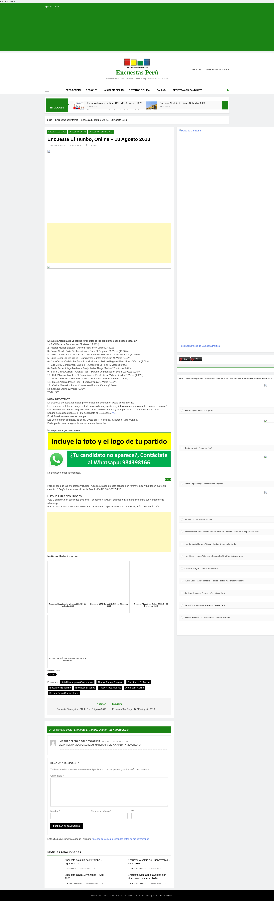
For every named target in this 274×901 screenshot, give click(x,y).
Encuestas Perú (137, 72)
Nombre (55, 811)
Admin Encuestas (58, 145)
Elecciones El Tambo (60, 687)
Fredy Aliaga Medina (110, 687)
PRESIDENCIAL (74, 90)
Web (133, 811)
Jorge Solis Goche (134, 687)
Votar (168, 479)
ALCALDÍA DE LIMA (114, 90)
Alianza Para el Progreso (110, 682)
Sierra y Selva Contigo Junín (63, 693)
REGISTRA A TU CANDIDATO (187, 90)
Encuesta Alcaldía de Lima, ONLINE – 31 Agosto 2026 (114, 103)
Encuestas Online (77, 132)
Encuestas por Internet (101, 132)
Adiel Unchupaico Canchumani (77, 682)
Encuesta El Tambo (57, 132)
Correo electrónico (101, 811)
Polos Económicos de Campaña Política (199, 346)
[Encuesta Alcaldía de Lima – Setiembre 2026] (151, 106)
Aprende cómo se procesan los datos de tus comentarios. (121, 839)
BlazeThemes (166, 895)
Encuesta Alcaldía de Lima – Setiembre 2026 (182, 103)
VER (114, 413)
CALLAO (161, 90)
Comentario (57, 776)
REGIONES (91, 90)
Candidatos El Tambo (139, 682)
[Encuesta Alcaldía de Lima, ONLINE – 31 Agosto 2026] (78, 106)
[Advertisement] (137, 31)
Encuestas (71, 868)
